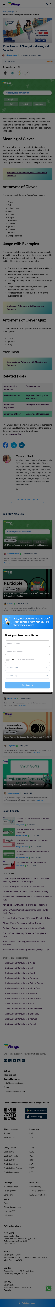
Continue (26, 685)
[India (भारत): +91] (7, 660)
